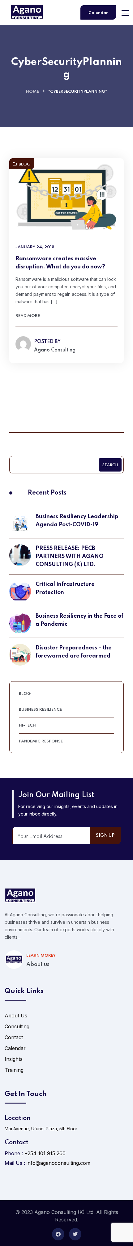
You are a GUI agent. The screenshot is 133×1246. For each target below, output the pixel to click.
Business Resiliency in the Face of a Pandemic (79, 620)
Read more (27, 316)
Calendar (98, 13)
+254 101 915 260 (45, 1153)
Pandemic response (41, 741)
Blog (24, 164)
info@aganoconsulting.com (58, 1163)
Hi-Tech (27, 725)
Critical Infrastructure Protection (65, 588)
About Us (16, 1015)
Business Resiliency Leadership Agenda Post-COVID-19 (77, 521)
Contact (14, 1037)
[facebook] (58, 1234)
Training (14, 1070)
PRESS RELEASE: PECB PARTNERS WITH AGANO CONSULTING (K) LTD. (70, 556)
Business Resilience (40, 710)
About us (37, 964)
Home (32, 92)
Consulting (17, 1026)
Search (110, 465)
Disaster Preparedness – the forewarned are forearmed (74, 652)
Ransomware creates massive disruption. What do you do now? (60, 263)
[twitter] (75, 1234)
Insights (14, 1059)
